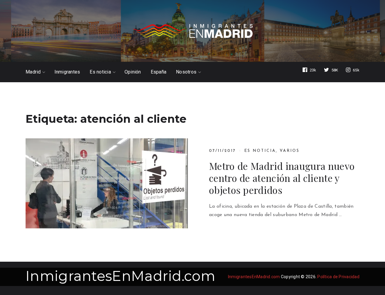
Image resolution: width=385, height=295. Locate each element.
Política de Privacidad (338, 276)
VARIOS (290, 151)
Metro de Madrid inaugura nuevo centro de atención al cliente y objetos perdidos (282, 178)
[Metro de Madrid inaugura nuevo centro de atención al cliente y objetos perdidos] (107, 183)
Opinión (133, 72)
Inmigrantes (67, 72)
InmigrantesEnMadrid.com (120, 275)
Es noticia (100, 72)
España (159, 72)
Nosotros (186, 72)
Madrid (33, 72)
